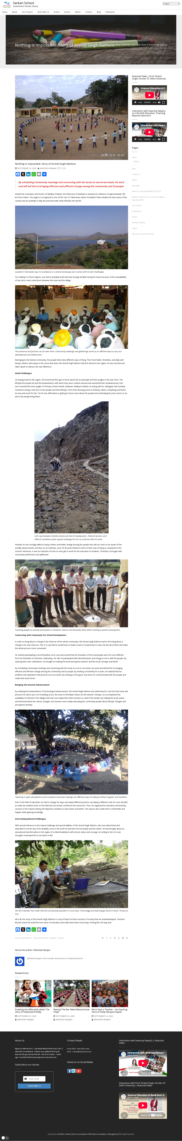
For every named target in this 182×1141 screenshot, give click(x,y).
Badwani (53, 938)
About (134, 157)
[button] (5, 1138)
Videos (134, 228)
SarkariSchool (53, 1134)
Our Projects (136, 205)
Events (134, 180)
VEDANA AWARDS (138, 222)
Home (117, 44)
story (63, 168)
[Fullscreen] (163, 102)
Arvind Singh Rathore (23, 938)
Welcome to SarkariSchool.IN (143, 234)
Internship (136, 186)
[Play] (135, 102)
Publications (136, 211)
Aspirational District (40, 938)
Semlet (61, 938)
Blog (134, 169)
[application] (149, 95)
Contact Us (136, 174)
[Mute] (159, 102)
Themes (136, 161)
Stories (134, 217)
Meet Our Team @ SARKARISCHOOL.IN (146, 191)
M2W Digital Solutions (126, 1134)
